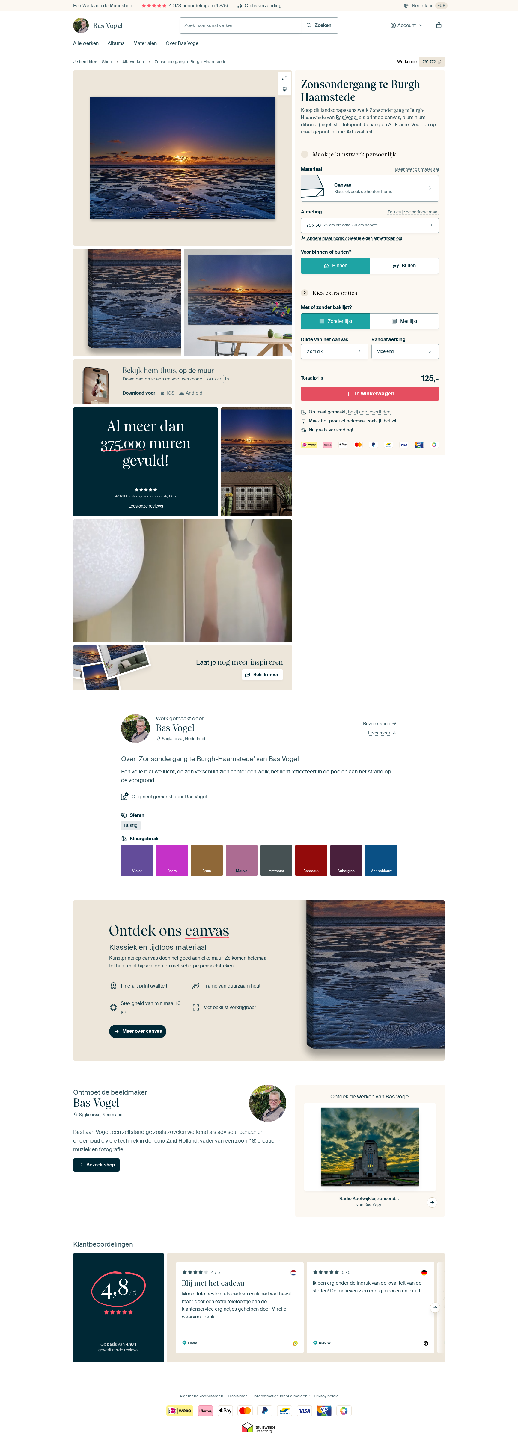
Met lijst (408, 321)
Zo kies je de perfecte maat (413, 212)
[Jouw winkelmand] (439, 25)
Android (194, 393)
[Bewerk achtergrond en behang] (284, 89)
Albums (116, 43)
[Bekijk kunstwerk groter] (284, 78)
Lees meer (379, 733)
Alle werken (86, 43)
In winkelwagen (374, 393)
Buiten (409, 265)
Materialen (145, 43)
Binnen (339, 265)
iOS (170, 393)
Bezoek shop (377, 724)
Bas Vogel (108, 25)
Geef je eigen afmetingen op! (354, 238)
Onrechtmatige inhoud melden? (280, 1396)
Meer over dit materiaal (417, 169)
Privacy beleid (326, 1396)
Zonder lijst (340, 321)
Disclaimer (237, 1396)
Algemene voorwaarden (201, 1396)
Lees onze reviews (145, 506)
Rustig (131, 825)
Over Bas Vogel (183, 43)
